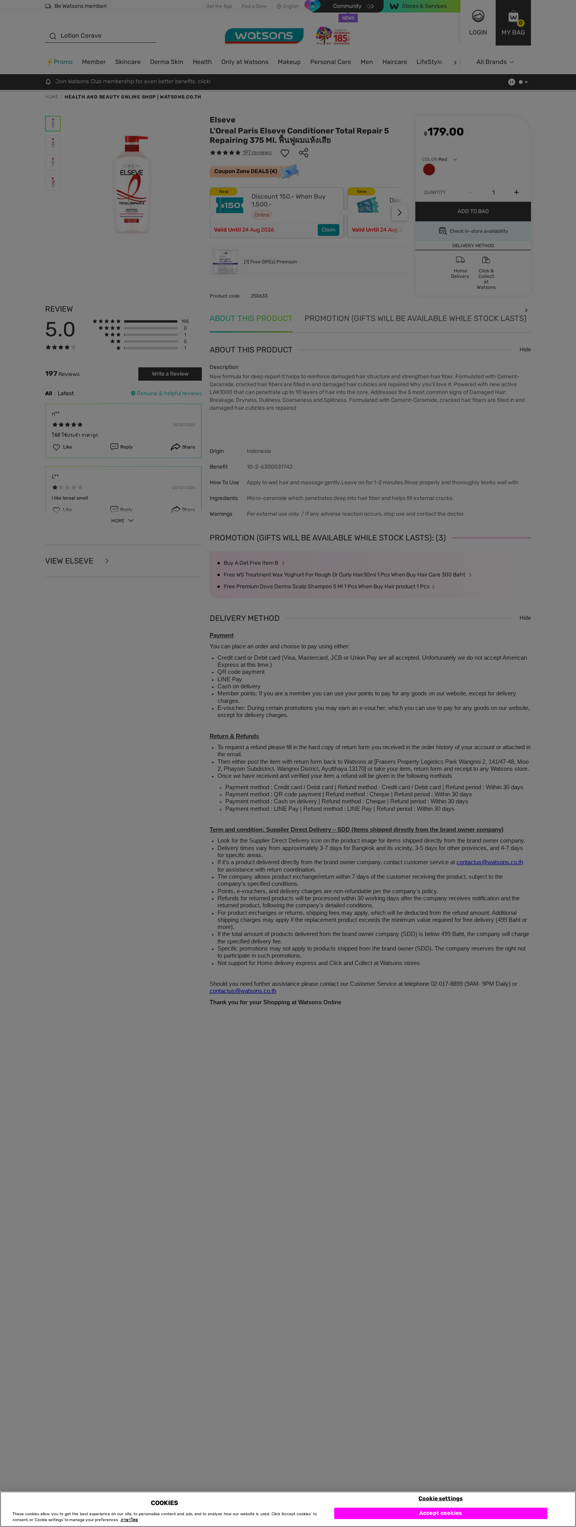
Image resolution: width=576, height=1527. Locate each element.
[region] (288, 1509)
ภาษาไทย (129, 1520)
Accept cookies (440, 1513)
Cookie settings (440, 1498)
